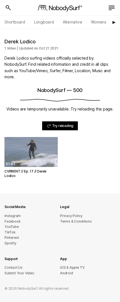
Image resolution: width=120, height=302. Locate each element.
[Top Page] (60, 8)
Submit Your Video (19, 273)
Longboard (44, 22)
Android (66, 273)
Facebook (12, 221)
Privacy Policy (71, 216)
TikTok (10, 232)
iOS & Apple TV (72, 267)
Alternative (72, 22)
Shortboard (14, 22)
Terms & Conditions (76, 221)
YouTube (11, 227)
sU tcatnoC (13, 267)
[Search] (8, 8)
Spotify (10, 243)
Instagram (12, 216)
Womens (98, 22)
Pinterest (11, 237)
